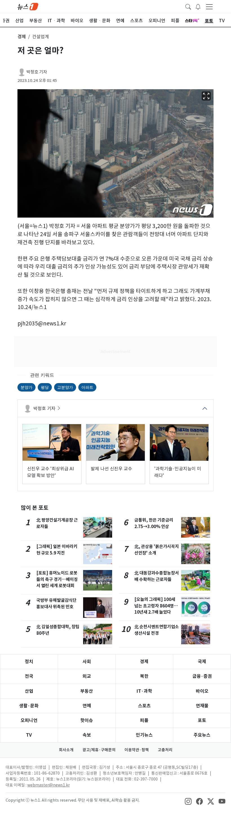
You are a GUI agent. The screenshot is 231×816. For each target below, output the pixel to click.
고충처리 (165, 749)
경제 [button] (21, 36)
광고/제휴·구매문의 (99, 749)
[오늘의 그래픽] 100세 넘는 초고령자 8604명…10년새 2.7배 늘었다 (156, 606)
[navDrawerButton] (209, 6)
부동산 (86, 691)
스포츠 (144, 706)
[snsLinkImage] (188, 801)
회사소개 (66, 749)
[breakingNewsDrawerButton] (198, 6)
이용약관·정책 (137, 749)
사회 (87, 662)
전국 (29, 676)
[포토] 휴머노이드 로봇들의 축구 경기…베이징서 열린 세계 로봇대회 (57, 579)
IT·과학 (144, 691)
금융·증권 (202, 676)
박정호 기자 (36, 72)
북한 (144, 676)
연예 (87, 706)
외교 (87, 676)
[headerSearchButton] (188, 6)
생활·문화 (29, 706)
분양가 (26, 387)
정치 (29, 662)
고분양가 (65, 387)
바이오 (202, 691)
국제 (202, 662)
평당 (45, 387)
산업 (29, 691)
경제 (144, 662)
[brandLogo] (27, 6)
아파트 (87, 387)
